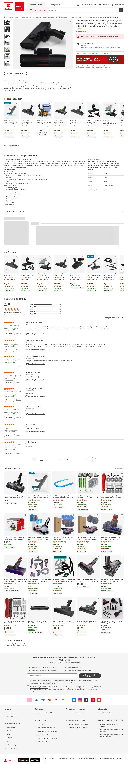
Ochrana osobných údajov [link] (66, 758)
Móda (8, 734)
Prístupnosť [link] (46, 762)
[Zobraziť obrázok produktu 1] (7, 23)
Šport (8, 741)
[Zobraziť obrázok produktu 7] (7, 63)
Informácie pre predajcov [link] (76, 713)
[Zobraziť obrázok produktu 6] (7, 56)
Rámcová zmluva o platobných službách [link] (109, 725)
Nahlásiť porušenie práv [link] (45, 742)
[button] (45, 304)
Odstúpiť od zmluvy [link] (44, 735)
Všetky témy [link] (41, 724)
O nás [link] (44, 758)
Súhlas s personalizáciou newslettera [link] (39, 688)
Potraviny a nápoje (12, 748)
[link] (54, 4)
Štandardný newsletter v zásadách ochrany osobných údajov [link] (44, 682)
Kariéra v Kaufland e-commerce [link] (78, 728)
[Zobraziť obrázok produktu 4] (7, 43)
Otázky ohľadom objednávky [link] (46, 728)
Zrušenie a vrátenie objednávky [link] (47, 731)
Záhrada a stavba (12, 720)
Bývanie (9, 730)
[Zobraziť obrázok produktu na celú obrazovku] (43, 44)
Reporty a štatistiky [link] (105, 713)
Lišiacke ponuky (11, 713)
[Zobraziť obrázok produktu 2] (7, 29)
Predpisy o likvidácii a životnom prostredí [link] (110, 758)
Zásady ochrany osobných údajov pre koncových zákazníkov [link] (111, 735)
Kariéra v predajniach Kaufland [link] (78, 724)
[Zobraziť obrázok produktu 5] (7, 50)
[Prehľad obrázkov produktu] (7, 44)
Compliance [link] (53, 758)
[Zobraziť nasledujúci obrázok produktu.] (7, 68)
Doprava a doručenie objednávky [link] (48, 738)
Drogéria (9, 738)
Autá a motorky (11, 745)
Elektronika (10, 716)
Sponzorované (7, 120)
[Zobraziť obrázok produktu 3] (7, 36)
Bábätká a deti (11, 727)
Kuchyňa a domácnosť (13, 723)
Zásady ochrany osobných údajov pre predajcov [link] (111, 730)
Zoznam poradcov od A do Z (46, 713)
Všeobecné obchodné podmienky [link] (86, 758)
